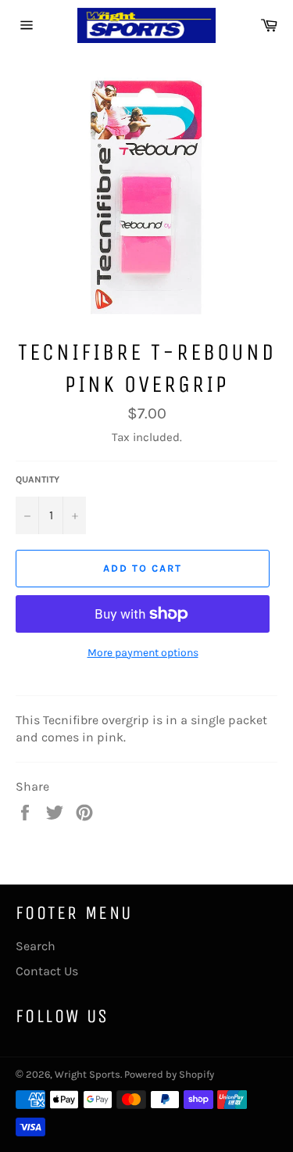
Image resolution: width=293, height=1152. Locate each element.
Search (35, 945)
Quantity (37, 479)
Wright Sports (87, 1074)
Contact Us (47, 971)
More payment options (143, 652)
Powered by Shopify (169, 1074)
